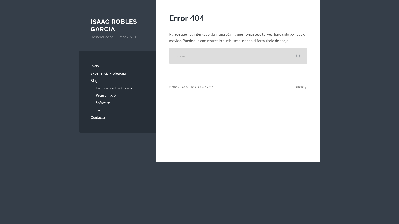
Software (103, 103)
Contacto (98, 117)
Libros (95, 110)
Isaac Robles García (114, 25)
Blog (94, 80)
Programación (106, 95)
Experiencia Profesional (109, 73)
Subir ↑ (301, 87)
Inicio (95, 66)
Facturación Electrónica (114, 88)
